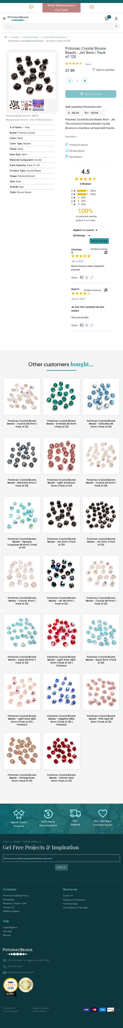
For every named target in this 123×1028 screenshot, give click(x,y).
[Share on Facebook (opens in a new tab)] (81, 277)
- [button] (70, 81)
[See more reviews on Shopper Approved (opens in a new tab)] (91, 277)
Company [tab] (9, 889)
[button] (4, 18)
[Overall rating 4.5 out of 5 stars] (73, 63)
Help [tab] (6, 921)
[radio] (90, 191)
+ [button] (84, 81)
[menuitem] (31, 895)
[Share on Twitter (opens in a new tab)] (86, 277)
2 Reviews (88, 64)
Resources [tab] (70, 889)
